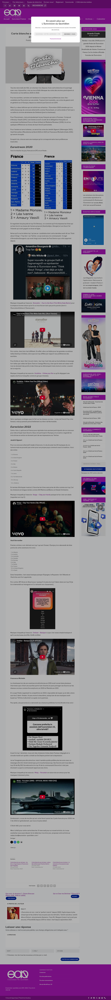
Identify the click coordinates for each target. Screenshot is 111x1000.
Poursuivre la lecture (55, 39)
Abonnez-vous (69, 34)
